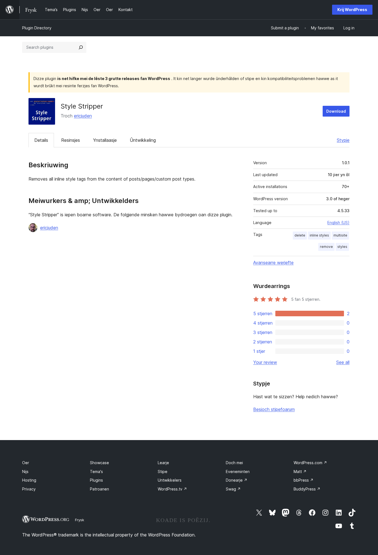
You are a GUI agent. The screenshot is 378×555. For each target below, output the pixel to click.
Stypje (343, 140)
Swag (233, 489)
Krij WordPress (352, 9)
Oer (25, 462)
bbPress (304, 480)
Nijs (25, 471)
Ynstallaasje (105, 140)
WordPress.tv (172, 489)
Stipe (162, 471)
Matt (300, 471)
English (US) (338, 222)
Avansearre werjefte (273, 262)
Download (336, 111)
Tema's (96, 471)
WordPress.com (310, 462)
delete (299, 235)
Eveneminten (238, 471)
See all (342, 362)
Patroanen (99, 489)
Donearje (236, 480)
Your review (265, 362)
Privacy (29, 489)
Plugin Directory (36, 27)
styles (342, 247)
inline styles (319, 235)
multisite (340, 235)
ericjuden (83, 116)
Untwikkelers (170, 480)
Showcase (99, 462)
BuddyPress (307, 489)
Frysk (79, 520)
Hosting (29, 480)
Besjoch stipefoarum (274, 409)
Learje (163, 462)
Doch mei (234, 462)
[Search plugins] (80, 47)
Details (41, 140)
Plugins (96, 480)
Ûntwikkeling (143, 140)
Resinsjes (70, 140)
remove (326, 247)
